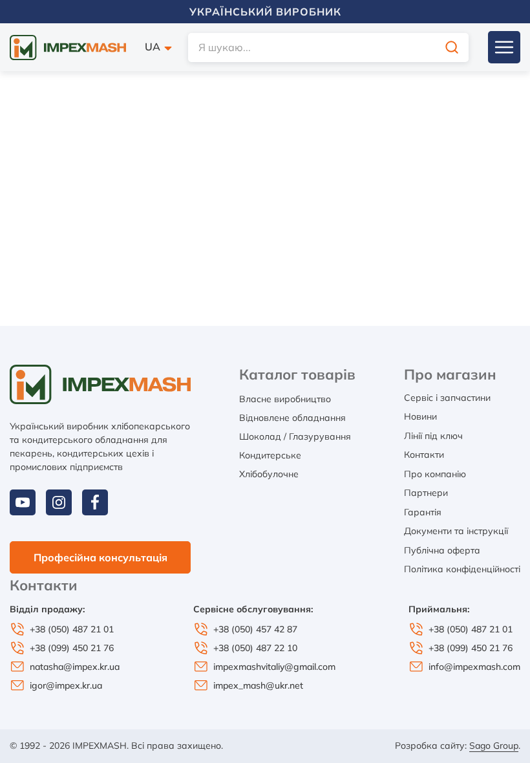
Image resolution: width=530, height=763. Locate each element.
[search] (452, 47)
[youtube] (23, 502)
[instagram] (59, 502)
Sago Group (493, 745)
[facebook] (95, 502)
